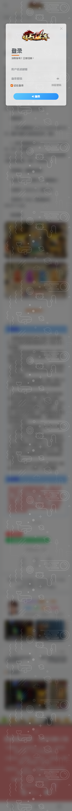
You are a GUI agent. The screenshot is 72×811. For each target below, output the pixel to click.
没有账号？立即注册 (22, 58)
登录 (37, 96)
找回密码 (56, 85)
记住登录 (19, 85)
